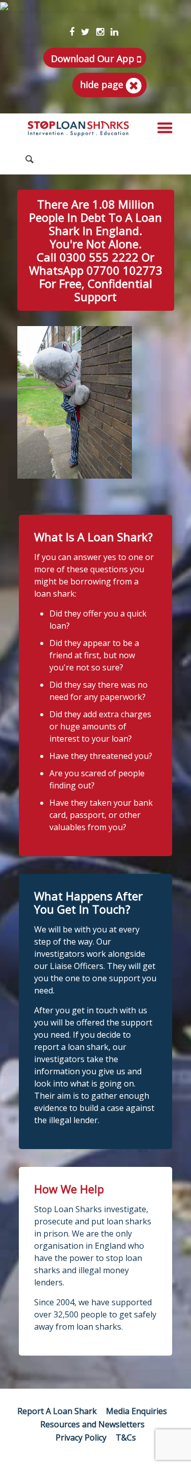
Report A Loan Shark (57, 1411)
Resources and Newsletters (92, 1424)
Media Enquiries (136, 1411)
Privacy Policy (81, 1437)
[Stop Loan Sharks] (78, 128)
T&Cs (126, 1437)
